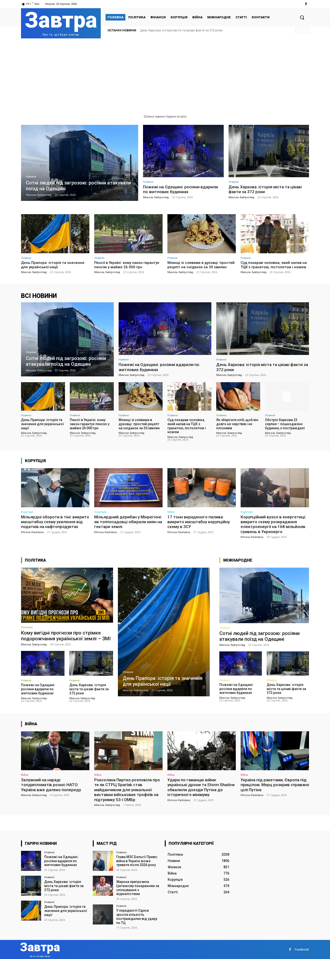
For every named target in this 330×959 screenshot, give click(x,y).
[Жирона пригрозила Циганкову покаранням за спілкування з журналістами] (103, 886)
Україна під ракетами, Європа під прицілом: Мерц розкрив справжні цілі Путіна (275, 784)
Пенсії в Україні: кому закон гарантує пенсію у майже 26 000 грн (126, 265)
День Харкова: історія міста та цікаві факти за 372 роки (265, 189)
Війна (171, 511)
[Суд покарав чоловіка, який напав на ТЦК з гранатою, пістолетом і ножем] (275, 233)
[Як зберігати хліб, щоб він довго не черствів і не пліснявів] (238, 396)
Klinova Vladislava (32, 532)
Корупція (27, 511)
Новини (31, 176)
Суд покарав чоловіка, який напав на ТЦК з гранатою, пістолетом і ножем (274, 265)
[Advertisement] (165, 74)
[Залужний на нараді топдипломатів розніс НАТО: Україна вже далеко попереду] (55, 750)
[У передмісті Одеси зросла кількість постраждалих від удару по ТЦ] (103, 914)
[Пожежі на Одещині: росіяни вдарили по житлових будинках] (183, 151)
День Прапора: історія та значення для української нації (181, 30)
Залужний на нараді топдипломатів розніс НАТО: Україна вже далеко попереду (51, 784)
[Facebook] (306, 4)
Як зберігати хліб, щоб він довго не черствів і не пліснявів (237, 424)
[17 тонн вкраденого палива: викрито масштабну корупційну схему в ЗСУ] (201, 487)
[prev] (298, 30)
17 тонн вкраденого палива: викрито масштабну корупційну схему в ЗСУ (198, 522)
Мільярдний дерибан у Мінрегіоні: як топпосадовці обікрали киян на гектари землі (128, 522)
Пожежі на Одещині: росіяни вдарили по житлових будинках (180, 189)
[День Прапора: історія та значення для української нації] (55, 233)
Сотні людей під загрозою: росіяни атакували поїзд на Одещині (259, 636)
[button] (302, 17)
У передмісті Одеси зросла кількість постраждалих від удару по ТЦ (136, 916)
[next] (306, 30)
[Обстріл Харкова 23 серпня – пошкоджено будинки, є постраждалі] (287, 396)
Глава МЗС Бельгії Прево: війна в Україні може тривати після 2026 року (137, 861)
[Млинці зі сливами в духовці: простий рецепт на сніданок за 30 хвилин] (201, 233)
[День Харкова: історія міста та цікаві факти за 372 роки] (269, 151)
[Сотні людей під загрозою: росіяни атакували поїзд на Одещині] (79, 163)
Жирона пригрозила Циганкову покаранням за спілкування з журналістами (137, 888)
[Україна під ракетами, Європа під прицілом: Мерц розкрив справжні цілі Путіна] (275, 750)
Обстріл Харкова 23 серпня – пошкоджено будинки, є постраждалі (285, 424)
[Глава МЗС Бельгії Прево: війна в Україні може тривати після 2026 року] (103, 861)
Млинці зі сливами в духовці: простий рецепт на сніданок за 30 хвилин (201, 265)
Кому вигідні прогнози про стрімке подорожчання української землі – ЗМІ (66, 636)
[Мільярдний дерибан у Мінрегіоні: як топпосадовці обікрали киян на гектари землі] (128, 487)
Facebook (302, 949)
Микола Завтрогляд (156, 197)
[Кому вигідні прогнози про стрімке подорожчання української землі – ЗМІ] (67, 595)
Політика (27, 627)
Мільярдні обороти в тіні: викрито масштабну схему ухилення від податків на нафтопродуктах (55, 522)
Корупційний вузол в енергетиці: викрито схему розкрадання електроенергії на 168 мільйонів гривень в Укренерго (273, 524)
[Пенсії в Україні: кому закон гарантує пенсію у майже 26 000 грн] (128, 233)
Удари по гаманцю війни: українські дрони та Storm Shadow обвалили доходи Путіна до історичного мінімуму (201, 787)
